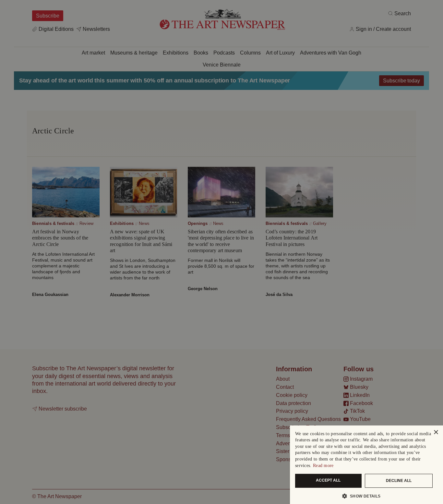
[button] (364, 496)
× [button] (435, 432)
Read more (323, 465)
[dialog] (366, 464)
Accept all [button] (328, 480)
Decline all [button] (399, 480)
